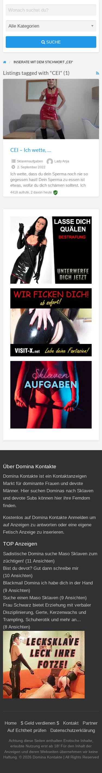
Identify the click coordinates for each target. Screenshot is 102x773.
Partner (90, 723)
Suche (53, 42)
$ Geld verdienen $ (40, 723)
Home (11, 723)
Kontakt (71, 723)
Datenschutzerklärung (72, 730)
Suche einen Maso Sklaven (30, 597)
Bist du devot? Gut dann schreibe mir (41, 568)
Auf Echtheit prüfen (26, 730)
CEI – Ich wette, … (30, 150)
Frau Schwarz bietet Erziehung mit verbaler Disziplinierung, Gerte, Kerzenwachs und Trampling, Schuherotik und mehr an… (47, 612)
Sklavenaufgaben (30, 161)
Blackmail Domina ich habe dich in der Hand (48, 582)
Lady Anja (61, 161)
